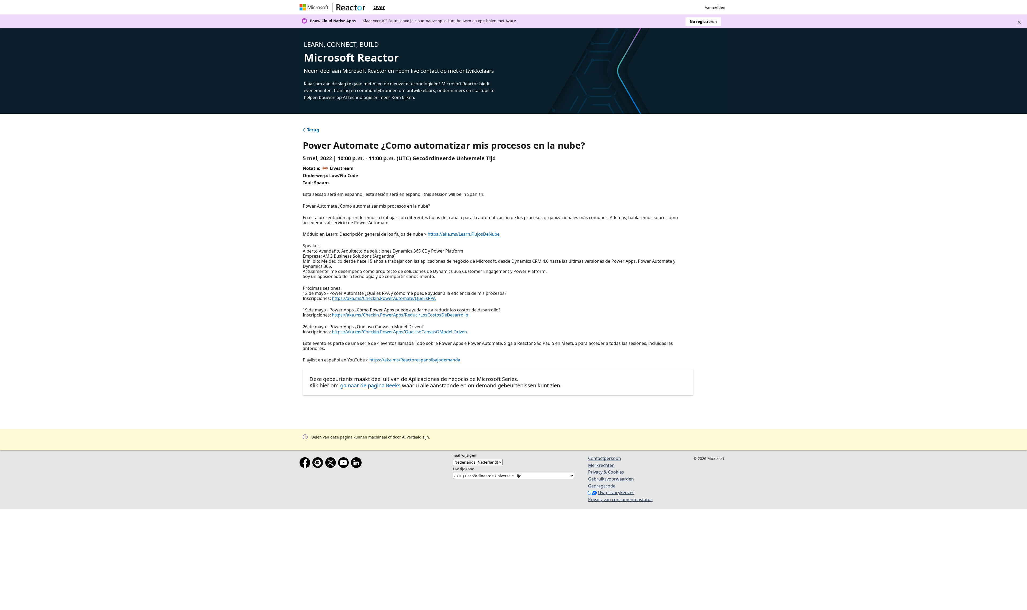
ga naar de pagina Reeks (370, 385)
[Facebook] (306, 463)
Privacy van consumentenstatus (620, 499)
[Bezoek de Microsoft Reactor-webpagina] (350, 7)
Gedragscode (601, 486)
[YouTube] (344, 463)
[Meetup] (318, 463)
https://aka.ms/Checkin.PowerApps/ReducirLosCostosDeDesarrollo (400, 315)
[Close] (1019, 22)
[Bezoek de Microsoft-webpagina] (315, 7)
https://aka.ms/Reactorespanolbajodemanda (414, 360)
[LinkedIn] (357, 463)
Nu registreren (703, 21)
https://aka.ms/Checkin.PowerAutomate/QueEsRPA (384, 298)
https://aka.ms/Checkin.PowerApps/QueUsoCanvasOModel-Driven (399, 332)
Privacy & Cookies (606, 472)
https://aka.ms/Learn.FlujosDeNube (464, 234)
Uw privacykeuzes (616, 492)
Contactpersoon (604, 458)
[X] (331, 463)
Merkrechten (601, 465)
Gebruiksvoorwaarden (611, 479)
